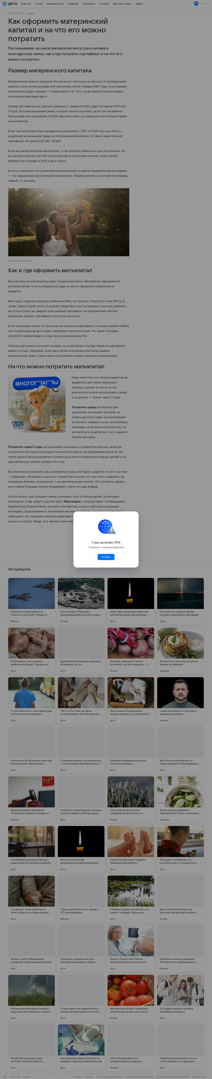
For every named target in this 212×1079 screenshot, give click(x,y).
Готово (106, 557)
